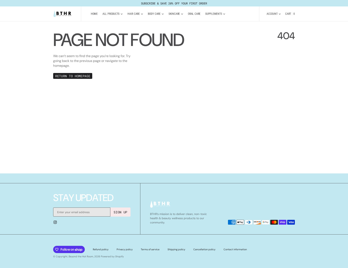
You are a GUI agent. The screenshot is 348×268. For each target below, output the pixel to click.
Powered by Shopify (112, 256)
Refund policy (101, 249)
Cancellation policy (204, 249)
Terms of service (150, 249)
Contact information (235, 249)
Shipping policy (176, 249)
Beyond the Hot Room (81, 256)
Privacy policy (125, 249)
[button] (274, 14)
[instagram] (55, 222)
